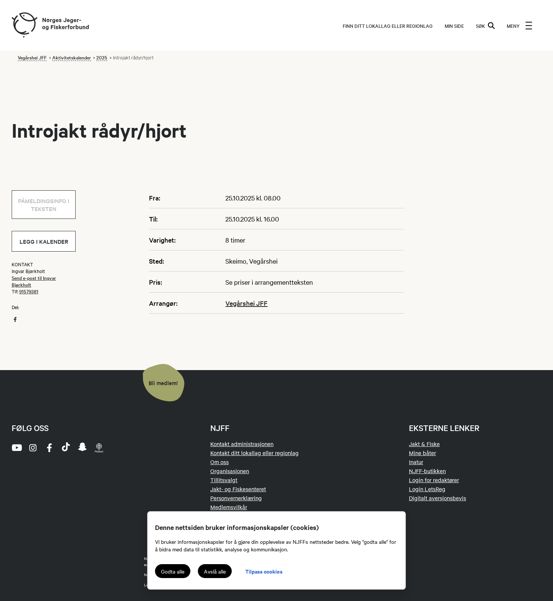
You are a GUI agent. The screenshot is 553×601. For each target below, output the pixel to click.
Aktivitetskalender (71, 57)
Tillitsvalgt (223, 480)
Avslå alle (215, 571)
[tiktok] (65, 447)
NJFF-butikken (427, 471)
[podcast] (99, 447)
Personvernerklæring (236, 498)
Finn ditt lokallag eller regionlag (388, 25)
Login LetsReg (427, 489)
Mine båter (422, 453)
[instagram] (32, 447)
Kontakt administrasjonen (241, 444)
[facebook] (49, 447)
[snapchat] (82, 447)
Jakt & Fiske (424, 444)
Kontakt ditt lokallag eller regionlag (254, 453)
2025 (101, 57)
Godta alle (172, 571)
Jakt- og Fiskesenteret (238, 489)
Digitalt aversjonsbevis (437, 498)
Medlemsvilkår (228, 507)
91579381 (28, 291)
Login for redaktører (434, 480)
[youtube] (16, 447)
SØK (480, 25)
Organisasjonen (229, 471)
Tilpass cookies (264, 571)
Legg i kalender (44, 241)
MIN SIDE (454, 25)
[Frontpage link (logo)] (24, 25)
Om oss (219, 462)
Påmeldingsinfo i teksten (43, 204)
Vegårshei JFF (32, 57)
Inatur (416, 462)
